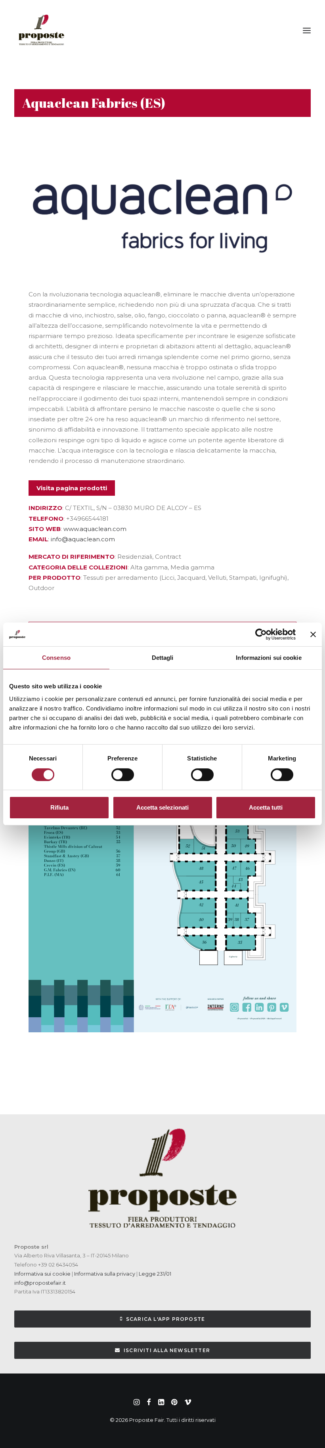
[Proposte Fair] (41, 30)
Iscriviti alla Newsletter (167, 1350)
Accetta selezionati (162, 807)
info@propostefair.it (40, 1283)
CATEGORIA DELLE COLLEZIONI (78, 567)
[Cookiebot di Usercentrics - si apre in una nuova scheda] (261, 634)
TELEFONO (46, 518)
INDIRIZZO (45, 508)
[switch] (122, 774)
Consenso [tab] (56, 657)
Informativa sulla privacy (104, 1273)
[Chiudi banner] (313, 634)
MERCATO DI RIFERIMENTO (72, 556)
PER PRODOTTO (54, 577)
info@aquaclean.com (83, 539)
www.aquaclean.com (94, 529)
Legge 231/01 (155, 1273)
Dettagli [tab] (163, 657)
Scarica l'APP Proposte (165, 1319)
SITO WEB (45, 529)
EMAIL (38, 539)
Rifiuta (59, 807)
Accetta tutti (266, 807)
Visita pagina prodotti (71, 488)
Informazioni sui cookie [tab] (268, 657)
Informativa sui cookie (42, 1273)
